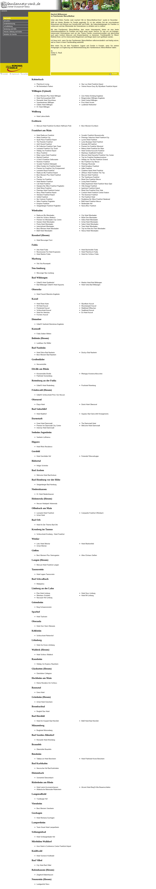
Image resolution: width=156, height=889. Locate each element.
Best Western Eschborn (89, 126)
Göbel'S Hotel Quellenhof (45, 282)
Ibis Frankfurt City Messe (90, 162)
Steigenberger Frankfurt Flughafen (49, 206)
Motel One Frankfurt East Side (92, 190)
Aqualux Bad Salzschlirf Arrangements (95, 414)
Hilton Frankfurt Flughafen (46, 201)
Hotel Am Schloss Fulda (89, 254)
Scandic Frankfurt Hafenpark (47, 164)
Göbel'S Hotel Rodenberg (45, 385)
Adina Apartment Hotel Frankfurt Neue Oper (96, 184)
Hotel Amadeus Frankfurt (90, 166)
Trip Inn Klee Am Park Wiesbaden (93, 228)
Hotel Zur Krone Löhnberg (46, 645)
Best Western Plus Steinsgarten (48, 555)
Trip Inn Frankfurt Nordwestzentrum (93, 157)
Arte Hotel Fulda (42, 250)
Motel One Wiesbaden (89, 217)
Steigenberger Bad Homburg (46, 484)
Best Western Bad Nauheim (46, 355)
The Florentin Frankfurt (45, 142)
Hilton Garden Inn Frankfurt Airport (49, 166)
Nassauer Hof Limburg (44, 598)
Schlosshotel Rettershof (45, 636)
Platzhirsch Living (43, 84)
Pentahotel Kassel (43, 308)
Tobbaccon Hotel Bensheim (46, 759)
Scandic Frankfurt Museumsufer (92, 135)
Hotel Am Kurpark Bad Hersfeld (48, 721)
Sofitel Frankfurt (42, 197)
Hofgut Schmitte (42, 466)
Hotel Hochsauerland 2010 (46, 98)
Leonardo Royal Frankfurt (45, 170)
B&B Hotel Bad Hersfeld (89, 721)
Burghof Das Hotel (43, 711)
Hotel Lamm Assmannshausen (47, 787)
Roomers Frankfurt (43, 162)
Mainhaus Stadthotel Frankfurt (92, 153)
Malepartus (40, 584)
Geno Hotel (40, 692)
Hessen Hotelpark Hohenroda (47, 503)
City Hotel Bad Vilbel (44, 865)
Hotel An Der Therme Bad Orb (47, 525)
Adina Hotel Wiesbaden (89, 220)
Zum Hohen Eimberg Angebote (92, 96)
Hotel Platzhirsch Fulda (89, 252)
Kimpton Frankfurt (43, 204)
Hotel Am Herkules (43, 312)
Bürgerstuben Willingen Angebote (93, 98)
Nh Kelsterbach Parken (45, 86)
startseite (7, 18)
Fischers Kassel (42, 315)
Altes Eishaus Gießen (89, 555)
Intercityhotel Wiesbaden (45, 226)
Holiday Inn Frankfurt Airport (46, 151)
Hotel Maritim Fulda (43, 254)
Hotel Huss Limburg (88, 593)
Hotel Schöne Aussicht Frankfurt (92, 151)
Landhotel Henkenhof (88, 105)
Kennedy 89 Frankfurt (89, 144)
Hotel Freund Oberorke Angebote (48, 294)
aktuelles (7, 21)
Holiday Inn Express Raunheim (47, 664)
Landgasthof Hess (43, 884)
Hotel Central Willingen (89, 100)
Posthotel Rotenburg (88, 385)
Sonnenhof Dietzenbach (45, 778)
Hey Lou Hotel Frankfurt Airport (92, 84)
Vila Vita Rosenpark (44, 263)
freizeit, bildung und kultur (13, 32)
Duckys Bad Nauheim (89, 352)
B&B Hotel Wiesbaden (44, 231)
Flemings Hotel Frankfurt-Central (48, 190)
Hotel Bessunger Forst (44, 240)
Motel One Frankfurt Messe (91, 179)
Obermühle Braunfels (44, 749)
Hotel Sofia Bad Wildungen (90, 285)
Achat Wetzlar (42, 546)
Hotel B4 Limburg (87, 595)
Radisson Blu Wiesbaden (45, 215)
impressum (15, 74)
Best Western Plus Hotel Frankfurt (49, 175)
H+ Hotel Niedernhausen (45, 494)
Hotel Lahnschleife (43, 116)
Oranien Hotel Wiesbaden (45, 222)
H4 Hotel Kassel (42, 306)
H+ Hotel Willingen (43, 107)
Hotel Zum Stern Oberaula (46, 626)
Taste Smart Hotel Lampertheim (48, 827)
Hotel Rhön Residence (44, 447)
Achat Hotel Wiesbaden (89, 222)
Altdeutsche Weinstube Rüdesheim (49, 789)
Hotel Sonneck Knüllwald (45, 856)
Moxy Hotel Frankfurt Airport (46, 192)
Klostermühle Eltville (44, 374)
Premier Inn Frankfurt (44, 179)
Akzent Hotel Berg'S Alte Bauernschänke (95, 787)
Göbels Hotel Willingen (45, 105)
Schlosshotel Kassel (44, 310)
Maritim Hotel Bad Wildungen (91, 282)
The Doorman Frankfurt (89, 195)
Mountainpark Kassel (88, 306)
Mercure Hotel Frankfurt (89, 175)
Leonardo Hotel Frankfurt (45, 513)
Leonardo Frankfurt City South (47, 148)
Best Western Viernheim (45, 808)
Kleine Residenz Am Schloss (47, 683)
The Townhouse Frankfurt (90, 177)
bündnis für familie (10, 34)
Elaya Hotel (41, 404)
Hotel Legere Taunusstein (45, 574)
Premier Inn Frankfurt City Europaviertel (51, 168)
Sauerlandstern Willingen (45, 102)
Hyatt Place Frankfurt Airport (47, 140)
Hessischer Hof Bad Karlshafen (48, 768)
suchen (25, 74)
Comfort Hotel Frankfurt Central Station (95, 192)
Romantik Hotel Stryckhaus (46, 100)
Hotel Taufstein (42, 617)
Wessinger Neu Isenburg (45, 273)
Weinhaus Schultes (43, 595)
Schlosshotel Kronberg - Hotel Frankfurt (50, 534)
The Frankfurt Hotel (88, 197)
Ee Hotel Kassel (87, 312)
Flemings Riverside (88, 164)
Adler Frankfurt (86, 168)
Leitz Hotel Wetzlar (43, 544)
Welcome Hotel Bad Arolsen (46, 475)
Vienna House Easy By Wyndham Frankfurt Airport (99, 86)
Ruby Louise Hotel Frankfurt (46, 155)
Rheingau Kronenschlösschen (91, 374)
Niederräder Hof (86, 204)
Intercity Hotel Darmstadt (45, 428)
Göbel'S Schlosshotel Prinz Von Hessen (51, 395)
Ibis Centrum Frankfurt (44, 199)
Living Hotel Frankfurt (89, 181)
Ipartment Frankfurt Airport (90, 188)
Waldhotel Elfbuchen (88, 308)
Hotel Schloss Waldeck (45, 654)
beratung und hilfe (10, 29)
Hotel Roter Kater (43, 304)
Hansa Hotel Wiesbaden (89, 231)
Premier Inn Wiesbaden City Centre (49, 220)
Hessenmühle (41, 364)
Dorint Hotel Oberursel (89, 404)
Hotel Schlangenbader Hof (46, 837)
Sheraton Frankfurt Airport (46, 195)
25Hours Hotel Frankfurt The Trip (93, 173)
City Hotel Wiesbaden (89, 215)
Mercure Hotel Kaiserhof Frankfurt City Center (97, 155)
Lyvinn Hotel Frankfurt (89, 140)
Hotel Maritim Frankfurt (45, 181)
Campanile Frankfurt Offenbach (92, 513)
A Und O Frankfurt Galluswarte (47, 159)
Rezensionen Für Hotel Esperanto (48, 252)
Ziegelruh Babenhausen (45, 875)
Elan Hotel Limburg (43, 593)
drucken (114, 73)
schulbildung (8, 26)
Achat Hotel (41, 515)
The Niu (39, 177)
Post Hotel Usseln (87, 102)
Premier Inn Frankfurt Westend (92, 146)
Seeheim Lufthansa (43, 437)
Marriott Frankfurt (43, 157)
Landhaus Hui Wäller (44, 343)
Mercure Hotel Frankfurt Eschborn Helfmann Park (54, 126)
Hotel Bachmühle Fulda (89, 250)
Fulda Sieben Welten (44, 334)
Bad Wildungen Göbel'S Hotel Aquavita (50, 285)
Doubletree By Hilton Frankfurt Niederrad (95, 199)
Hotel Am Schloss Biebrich (46, 217)
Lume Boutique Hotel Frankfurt (92, 142)
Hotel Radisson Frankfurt (45, 135)
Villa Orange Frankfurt (89, 186)
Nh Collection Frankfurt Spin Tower (49, 146)
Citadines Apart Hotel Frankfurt (92, 170)
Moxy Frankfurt (42, 153)
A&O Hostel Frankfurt (44, 144)
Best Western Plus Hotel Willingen (49, 96)
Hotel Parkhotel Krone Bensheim (92, 759)
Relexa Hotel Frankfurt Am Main (92, 148)
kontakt (5, 74)
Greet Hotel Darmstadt (44, 423)
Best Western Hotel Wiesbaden (48, 228)
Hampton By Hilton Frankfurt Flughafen (50, 186)
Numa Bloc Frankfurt (88, 206)
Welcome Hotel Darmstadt (90, 426)
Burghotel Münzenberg (44, 730)
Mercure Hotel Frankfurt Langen (48, 565)
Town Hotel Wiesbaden (89, 226)
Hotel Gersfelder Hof (44, 456)
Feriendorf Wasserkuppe (90, 456)
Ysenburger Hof (42, 799)
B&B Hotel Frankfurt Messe (91, 201)
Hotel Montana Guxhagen (45, 818)
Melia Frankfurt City (43, 137)
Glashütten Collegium (44, 673)
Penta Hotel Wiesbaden (45, 224)
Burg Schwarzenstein (44, 607)
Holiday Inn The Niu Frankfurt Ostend (94, 159)
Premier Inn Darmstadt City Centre (49, 426)
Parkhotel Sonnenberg (44, 376)
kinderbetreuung (9, 23)
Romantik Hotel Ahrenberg (46, 740)
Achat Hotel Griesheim (45, 702)
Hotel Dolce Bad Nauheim (46, 352)
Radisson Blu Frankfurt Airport (47, 173)
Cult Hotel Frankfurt (43, 184)
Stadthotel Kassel (87, 310)
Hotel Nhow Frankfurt (44, 188)
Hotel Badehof (42, 414)
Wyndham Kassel (87, 304)
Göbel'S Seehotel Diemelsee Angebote (50, 324)
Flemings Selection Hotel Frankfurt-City (95, 137)
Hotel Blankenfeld (87, 544)
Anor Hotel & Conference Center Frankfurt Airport (54, 846)
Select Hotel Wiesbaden (89, 224)
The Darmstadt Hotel (88, 423)
